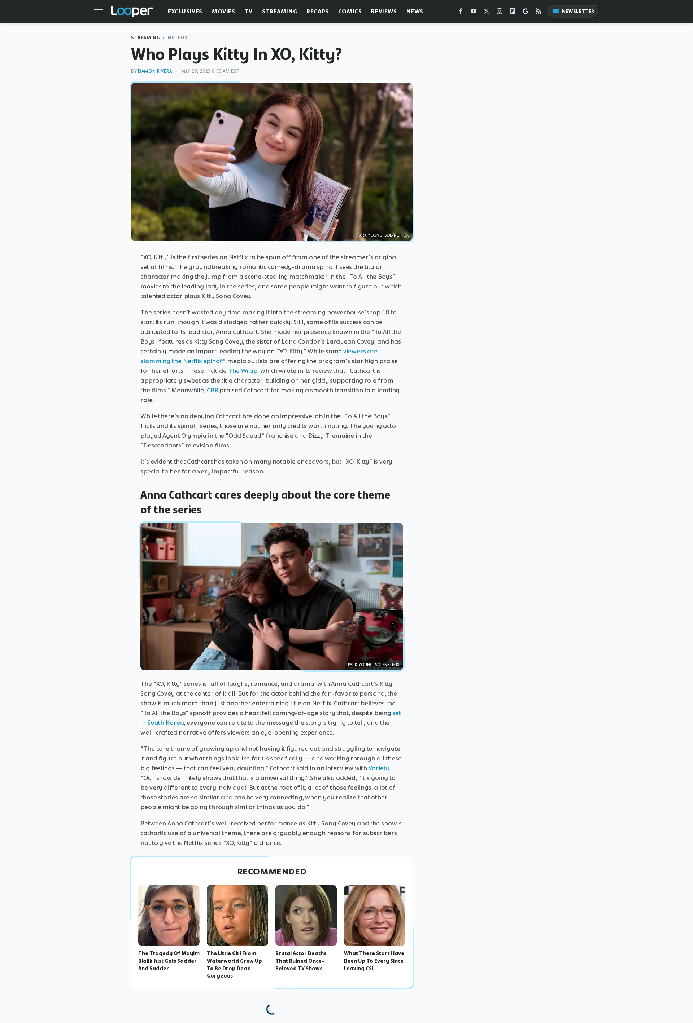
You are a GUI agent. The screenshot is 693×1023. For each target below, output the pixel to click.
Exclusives (185, 11)
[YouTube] (473, 12)
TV (249, 11)
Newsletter (578, 11)
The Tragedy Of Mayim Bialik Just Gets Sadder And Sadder (169, 961)
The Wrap (242, 370)
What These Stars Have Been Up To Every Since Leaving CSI (374, 961)
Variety (379, 768)
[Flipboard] (512, 12)
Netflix (177, 37)
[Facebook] (460, 12)
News (414, 11)
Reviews (384, 11)
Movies (223, 11)
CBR (212, 390)
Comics (350, 11)
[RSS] (538, 12)
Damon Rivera (155, 71)
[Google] (525, 12)
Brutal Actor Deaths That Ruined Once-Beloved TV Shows (300, 961)
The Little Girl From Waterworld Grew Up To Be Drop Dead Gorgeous (234, 964)
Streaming (279, 11)
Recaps (317, 11)
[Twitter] (486, 12)
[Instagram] (499, 12)
